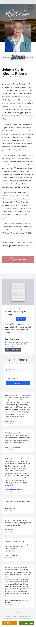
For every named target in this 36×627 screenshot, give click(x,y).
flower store (25, 245)
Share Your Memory (13, 350)
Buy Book (21, 319)
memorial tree (27, 242)
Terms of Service (23, 618)
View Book (9, 319)
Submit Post (18, 383)
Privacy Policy (12, 618)
